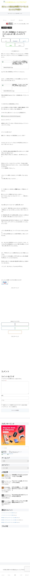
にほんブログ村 (4, 284)
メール (2, 400)
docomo (4, 27)
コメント (3, 380)
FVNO (10, 27)
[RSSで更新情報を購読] (15, 332)
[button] (19, 44)
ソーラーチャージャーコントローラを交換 (7, 512)
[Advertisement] (15, 304)
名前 (2, 395)
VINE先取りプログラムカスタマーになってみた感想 (8, 517)
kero (15, 512)
